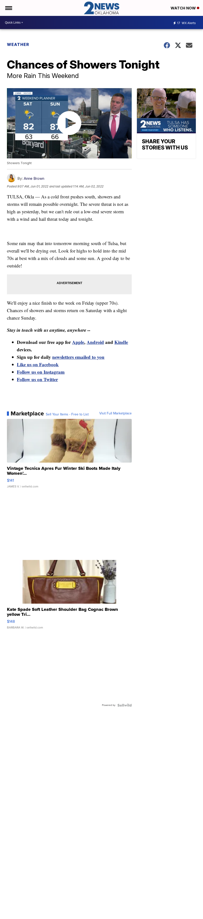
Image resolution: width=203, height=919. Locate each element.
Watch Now (184, 8)
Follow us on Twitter (37, 379)
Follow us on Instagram (41, 371)
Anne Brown (34, 178)
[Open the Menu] (8, 8)
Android (95, 342)
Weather (18, 44)
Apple (78, 342)
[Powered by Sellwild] (124, 705)
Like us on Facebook (38, 364)
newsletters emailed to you (78, 357)
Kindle (121, 342)
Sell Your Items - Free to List (67, 414)
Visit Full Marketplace (115, 413)
